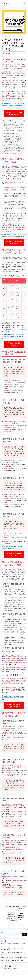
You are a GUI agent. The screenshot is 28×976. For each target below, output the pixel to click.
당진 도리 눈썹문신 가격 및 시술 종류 (14, 131)
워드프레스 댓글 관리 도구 (13, 968)
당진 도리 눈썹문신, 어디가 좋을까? (12, 122)
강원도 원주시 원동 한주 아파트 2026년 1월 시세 (12, 960)
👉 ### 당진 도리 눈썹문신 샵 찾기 (14, 554)
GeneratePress (21, 974)
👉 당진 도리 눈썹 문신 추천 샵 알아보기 (14, 344)
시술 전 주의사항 (11, 142)
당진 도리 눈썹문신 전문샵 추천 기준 (14, 130)
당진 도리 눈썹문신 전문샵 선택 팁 (13, 134)
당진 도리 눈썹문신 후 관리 (12, 133)
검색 (2, 932)
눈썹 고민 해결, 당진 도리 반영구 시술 (12, 136)
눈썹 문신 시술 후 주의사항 (13, 144)
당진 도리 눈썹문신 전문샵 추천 (11, 125)
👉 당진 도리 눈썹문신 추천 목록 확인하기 (14, 113)
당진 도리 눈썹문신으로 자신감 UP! (12, 145)
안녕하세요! (3, 968)
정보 (24, 904)
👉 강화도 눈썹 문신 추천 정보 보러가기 (14, 706)
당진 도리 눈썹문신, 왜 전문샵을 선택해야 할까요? (15, 128)
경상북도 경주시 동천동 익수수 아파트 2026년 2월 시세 (13, 957)
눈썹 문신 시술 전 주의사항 (12, 141)
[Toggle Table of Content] (23, 120)
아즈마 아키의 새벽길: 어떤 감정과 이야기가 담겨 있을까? (21, 917)
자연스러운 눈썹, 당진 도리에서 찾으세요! (13, 124)
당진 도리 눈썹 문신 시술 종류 (12, 139)
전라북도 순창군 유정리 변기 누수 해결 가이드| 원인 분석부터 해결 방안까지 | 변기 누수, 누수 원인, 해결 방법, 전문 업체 (12, 917)
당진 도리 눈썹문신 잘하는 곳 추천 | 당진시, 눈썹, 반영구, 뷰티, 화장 (15, 907)
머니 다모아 (6, 3)
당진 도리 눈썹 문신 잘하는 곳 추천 (13, 138)
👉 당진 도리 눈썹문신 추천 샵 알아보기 (14, 242)
